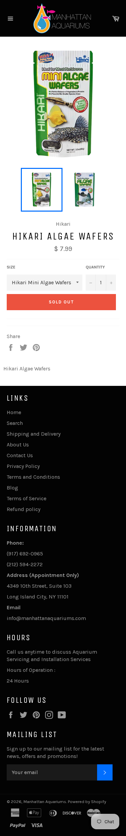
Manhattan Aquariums (45, 801)
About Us (18, 444)
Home (14, 412)
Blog (12, 487)
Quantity (95, 267)
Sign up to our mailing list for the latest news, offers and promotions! (55, 752)
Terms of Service (26, 498)
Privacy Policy (23, 466)
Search (15, 423)
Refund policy (23, 509)
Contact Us (20, 455)
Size (11, 267)
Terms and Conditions (33, 477)
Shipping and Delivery (33, 434)
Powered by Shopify (87, 801)
